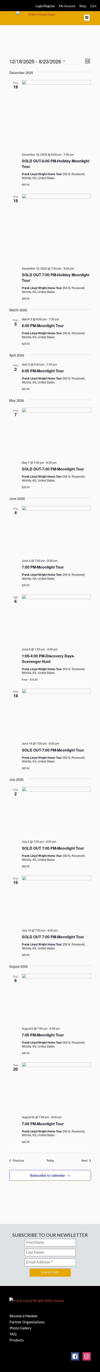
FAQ (13, 1334)
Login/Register (45, 6)
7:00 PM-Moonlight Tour (43, 567)
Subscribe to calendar (47, 1175)
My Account (67, 6)
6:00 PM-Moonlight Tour (43, 325)
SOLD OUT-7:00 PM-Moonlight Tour (53, 469)
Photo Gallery (20, 1328)
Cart (93, 6)
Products (17, 1340)
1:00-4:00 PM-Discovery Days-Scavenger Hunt (48, 658)
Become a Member (24, 1316)
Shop (82, 6)
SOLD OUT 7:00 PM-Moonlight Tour (53, 848)
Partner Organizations (27, 1322)
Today (50, 1160)
